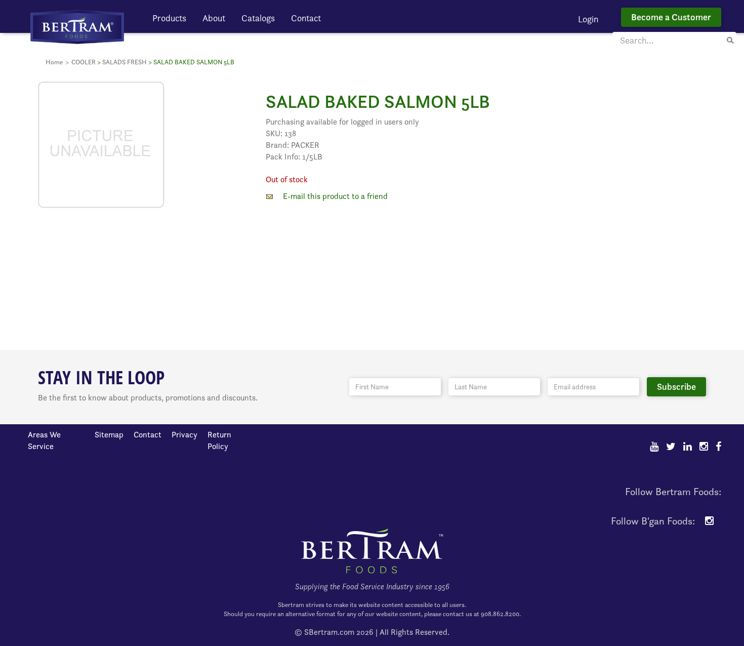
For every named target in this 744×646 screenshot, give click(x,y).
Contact (306, 18)
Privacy (184, 434)
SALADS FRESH (124, 62)
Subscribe (676, 386)
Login (588, 19)
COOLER (83, 62)
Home (54, 62)
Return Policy (219, 440)
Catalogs (258, 18)
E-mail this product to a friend (335, 196)
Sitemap (109, 434)
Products (169, 18)
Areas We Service (44, 440)
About (213, 18)
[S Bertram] (77, 26)
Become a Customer (671, 17)
